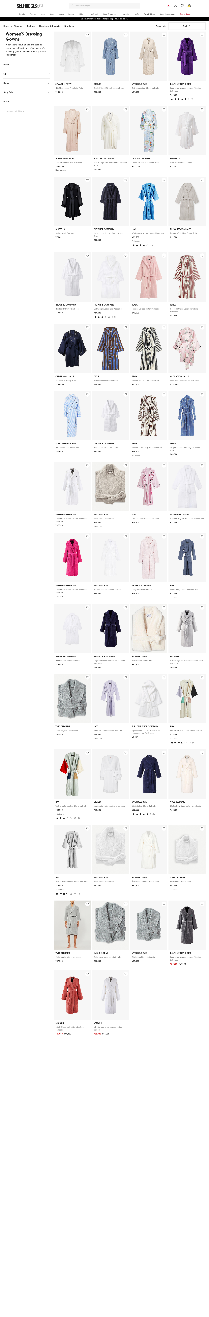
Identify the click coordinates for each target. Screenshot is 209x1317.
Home (6, 26)
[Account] (175, 6)
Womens (18, 26)
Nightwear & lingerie (49, 26)
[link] (72, 88)
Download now (121, 19)
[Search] (72, 6)
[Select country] (168, 6)
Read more (11, 54)
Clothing (30, 26)
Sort (185, 26)
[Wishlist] (182, 6)
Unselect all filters (15, 111)
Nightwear (69, 26)
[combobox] (107, 5)
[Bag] (189, 6)
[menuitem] (22, 14)
